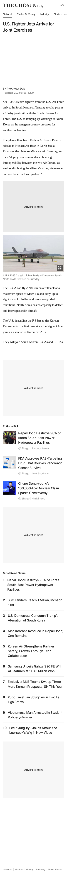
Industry (40, 869)
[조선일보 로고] (23, 5)
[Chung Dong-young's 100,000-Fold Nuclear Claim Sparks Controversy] (9, 488)
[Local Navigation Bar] (62, 5)
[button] (62, 5)
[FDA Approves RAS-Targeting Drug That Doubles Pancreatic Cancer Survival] (9, 462)
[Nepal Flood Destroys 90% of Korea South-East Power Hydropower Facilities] (9, 437)
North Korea (55, 869)
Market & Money (24, 869)
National (7, 869)
